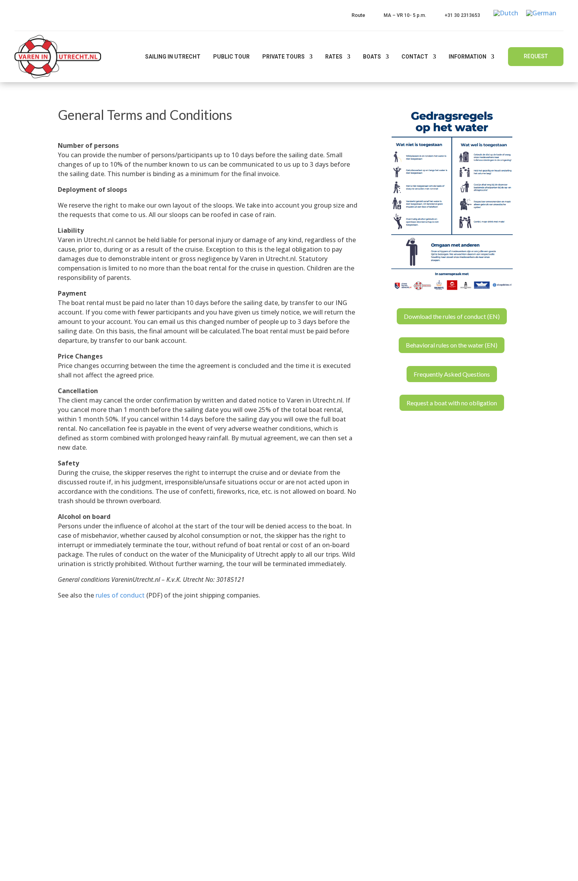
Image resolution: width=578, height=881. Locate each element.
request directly (235, 787)
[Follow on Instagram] (518, 867)
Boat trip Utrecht (327, 749)
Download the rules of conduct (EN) (452, 316)
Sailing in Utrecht (173, 56)
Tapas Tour (319, 686)
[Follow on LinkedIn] (501, 867)
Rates (333, 56)
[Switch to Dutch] (506, 12)
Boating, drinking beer (335, 797)
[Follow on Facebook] (468, 867)
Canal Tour (318, 702)
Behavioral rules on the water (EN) (451, 345)
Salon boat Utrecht (330, 781)
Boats (372, 56)
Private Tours (283, 56)
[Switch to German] (541, 12)
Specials (209, 718)
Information (467, 56)
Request (536, 56)
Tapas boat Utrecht (331, 765)
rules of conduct (120, 595)
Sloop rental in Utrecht (335, 718)
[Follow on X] (485, 867)
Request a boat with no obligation (452, 402)
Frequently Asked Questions (452, 374)
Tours (206, 671)
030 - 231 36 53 (84, 713)
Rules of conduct (222, 749)
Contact (414, 56)
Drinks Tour (319, 671)
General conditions (225, 765)
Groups (208, 686)
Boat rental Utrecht (331, 734)
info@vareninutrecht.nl (93, 731)
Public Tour (231, 56)
